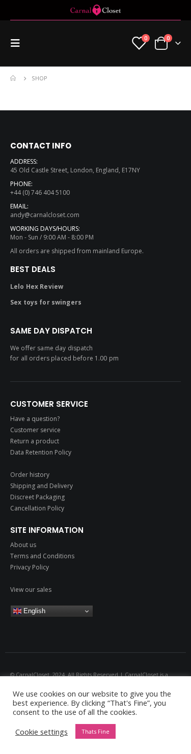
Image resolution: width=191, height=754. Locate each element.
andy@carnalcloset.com (44, 214)
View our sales (30, 589)
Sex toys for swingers (45, 302)
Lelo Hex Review (36, 286)
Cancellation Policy (37, 508)
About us (23, 544)
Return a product (34, 441)
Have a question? (35, 418)
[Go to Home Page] (13, 78)
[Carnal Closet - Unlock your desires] (95, 10)
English (33, 611)
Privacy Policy (29, 567)
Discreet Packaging (37, 497)
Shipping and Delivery (41, 485)
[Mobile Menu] (18, 43)
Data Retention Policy (40, 452)
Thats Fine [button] (95, 731)
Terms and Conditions (42, 556)
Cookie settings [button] (41, 731)
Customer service (35, 430)
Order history (29, 474)
